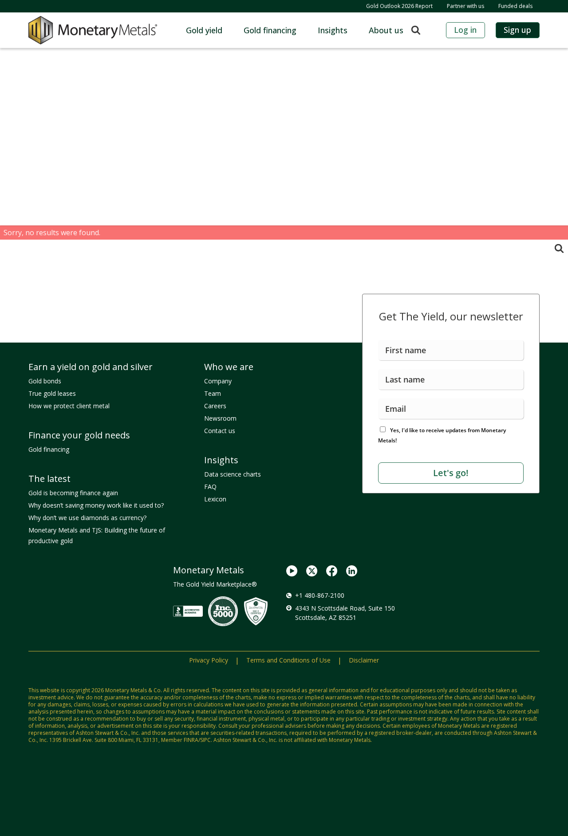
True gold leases (52, 393)
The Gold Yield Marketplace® (215, 584)
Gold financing (270, 30)
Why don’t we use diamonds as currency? (87, 517)
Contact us (219, 430)
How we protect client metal (69, 406)
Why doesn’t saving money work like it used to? (96, 505)
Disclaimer (364, 660)
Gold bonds (44, 381)
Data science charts (232, 474)
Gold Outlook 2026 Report (399, 6)
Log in (465, 29)
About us (386, 30)
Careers (215, 406)
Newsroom (220, 418)
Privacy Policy (208, 660)
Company (218, 381)
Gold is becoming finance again (73, 493)
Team (212, 393)
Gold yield (204, 30)
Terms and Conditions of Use (288, 660)
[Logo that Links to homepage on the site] (92, 30)
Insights (332, 30)
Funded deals (515, 6)
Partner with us (465, 6)
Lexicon (215, 499)
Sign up (517, 29)
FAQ (210, 486)
